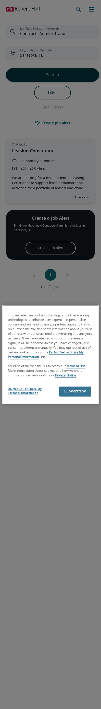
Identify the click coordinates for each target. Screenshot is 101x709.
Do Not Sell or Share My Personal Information (25, 391)
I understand (75, 391)
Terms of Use (75, 366)
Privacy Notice (65, 375)
